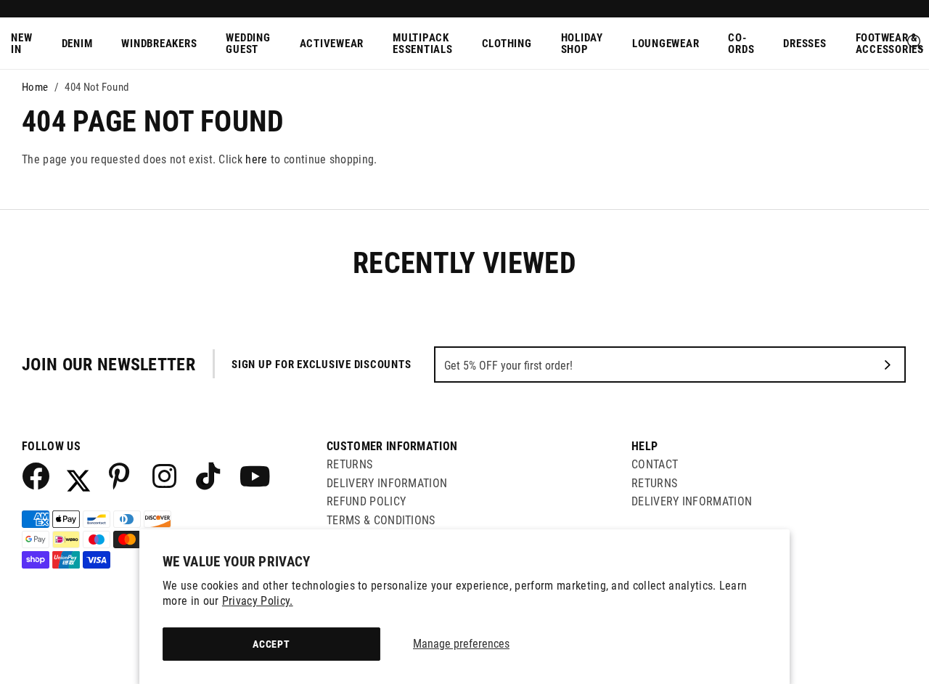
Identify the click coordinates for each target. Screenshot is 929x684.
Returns (349, 464)
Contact (654, 464)
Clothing (507, 43)
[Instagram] (165, 476)
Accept (271, 644)
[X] (78, 476)
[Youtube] (253, 476)
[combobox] (916, 43)
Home (35, 87)
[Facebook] (35, 476)
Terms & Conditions (381, 520)
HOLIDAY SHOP (582, 44)
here (256, 159)
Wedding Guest (248, 44)
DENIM (77, 43)
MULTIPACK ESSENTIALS (423, 44)
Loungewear (666, 43)
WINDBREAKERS (159, 43)
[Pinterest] (122, 476)
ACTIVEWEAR (332, 43)
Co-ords (741, 44)
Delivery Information (387, 483)
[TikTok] (209, 476)
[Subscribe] (887, 364)
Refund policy (366, 501)
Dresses (804, 43)
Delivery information (691, 501)
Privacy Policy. (257, 601)
